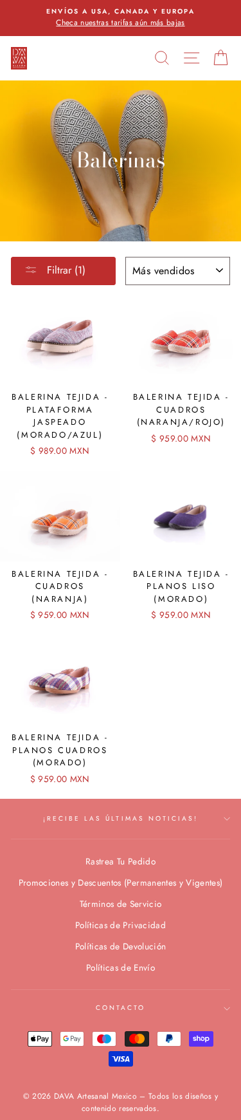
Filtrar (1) (64, 270)
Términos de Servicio (121, 903)
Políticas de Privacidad (120, 925)
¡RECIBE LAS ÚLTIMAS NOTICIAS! (121, 818)
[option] (120, 18)
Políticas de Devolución (120, 946)
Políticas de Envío (120, 967)
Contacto (120, 1008)
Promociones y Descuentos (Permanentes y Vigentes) (121, 882)
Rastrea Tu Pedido (120, 861)
